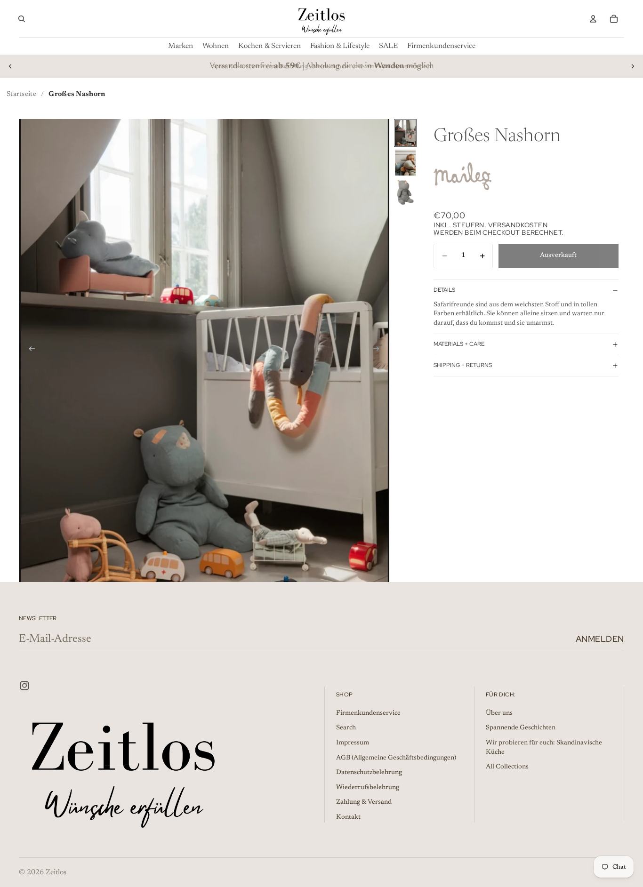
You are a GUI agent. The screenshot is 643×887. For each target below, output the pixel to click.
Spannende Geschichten (520, 728)
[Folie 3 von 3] (405, 192)
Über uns (499, 713)
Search (346, 728)
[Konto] (593, 18)
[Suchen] (21, 18)
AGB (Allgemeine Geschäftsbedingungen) (396, 757)
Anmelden (600, 638)
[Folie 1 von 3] (405, 133)
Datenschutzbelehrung (369, 772)
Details (444, 290)
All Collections (507, 767)
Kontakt (348, 817)
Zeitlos (56, 872)
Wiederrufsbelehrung (367, 787)
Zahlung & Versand (364, 802)
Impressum (352, 743)
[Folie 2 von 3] (405, 163)
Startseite (21, 94)
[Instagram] (24, 685)
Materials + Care (459, 344)
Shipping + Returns (463, 365)
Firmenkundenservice (368, 713)
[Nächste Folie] (632, 66)
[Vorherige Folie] (10, 66)
